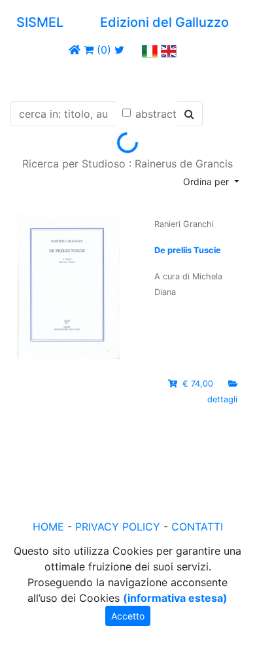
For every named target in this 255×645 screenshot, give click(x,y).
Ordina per (207, 181)
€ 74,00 (197, 384)
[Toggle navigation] (28, 77)
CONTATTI (197, 526)
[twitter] (119, 49)
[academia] (133, 49)
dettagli (222, 399)
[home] (74, 49)
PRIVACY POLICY (117, 526)
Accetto (127, 615)
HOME (48, 526)
